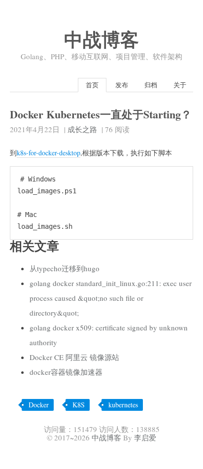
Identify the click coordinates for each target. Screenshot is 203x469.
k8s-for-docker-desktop (48, 152)
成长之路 (82, 129)
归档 (150, 84)
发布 (121, 84)
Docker (39, 404)
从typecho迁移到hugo (65, 268)
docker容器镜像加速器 (66, 372)
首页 (92, 84)
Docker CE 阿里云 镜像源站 (74, 357)
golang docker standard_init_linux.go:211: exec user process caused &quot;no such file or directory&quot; (111, 298)
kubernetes (123, 404)
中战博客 (101, 39)
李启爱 (145, 437)
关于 (179, 84)
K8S (78, 404)
